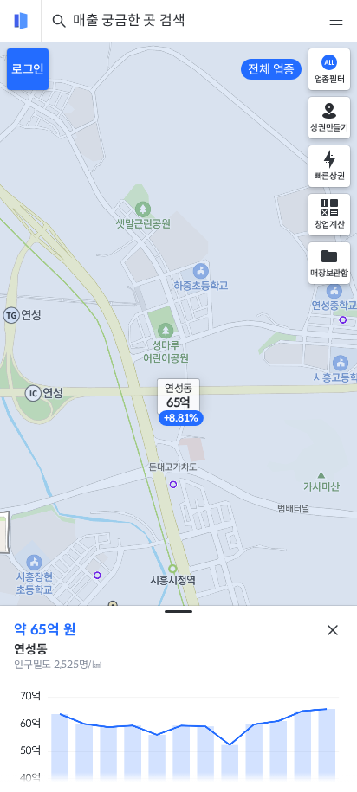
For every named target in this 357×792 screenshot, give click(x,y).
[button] (178, 396)
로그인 (27, 69)
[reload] (21, 21)
